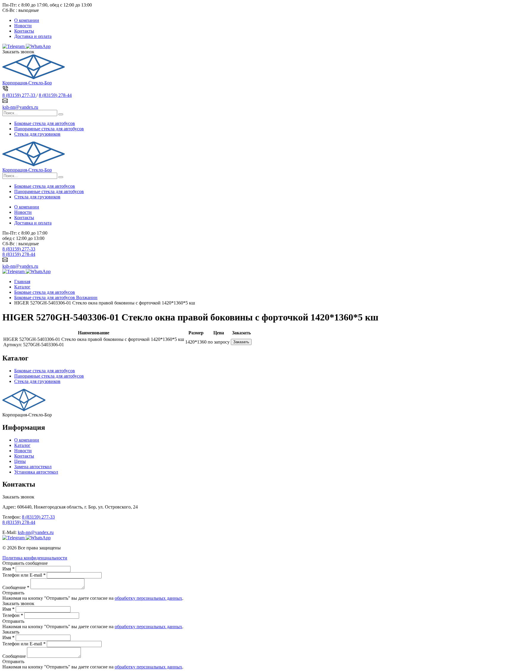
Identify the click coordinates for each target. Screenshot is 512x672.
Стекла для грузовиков (37, 134)
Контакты (24, 30)
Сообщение (14, 656)
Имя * (8, 568)
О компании (26, 20)
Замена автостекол (33, 466)
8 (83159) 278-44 (55, 95)
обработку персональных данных (148, 598)
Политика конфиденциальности (34, 557)
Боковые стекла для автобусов (44, 123)
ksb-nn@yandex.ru (20, 107)
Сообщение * (15, 587)
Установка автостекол (36, 471)
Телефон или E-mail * (24, 575)
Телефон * (12, 615)
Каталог (22, 445)
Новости (23, 25)
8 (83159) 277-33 (19, 95)
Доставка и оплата (33, 36)
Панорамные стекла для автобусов (49, 128)
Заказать (241, 342)
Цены (20, 461)
